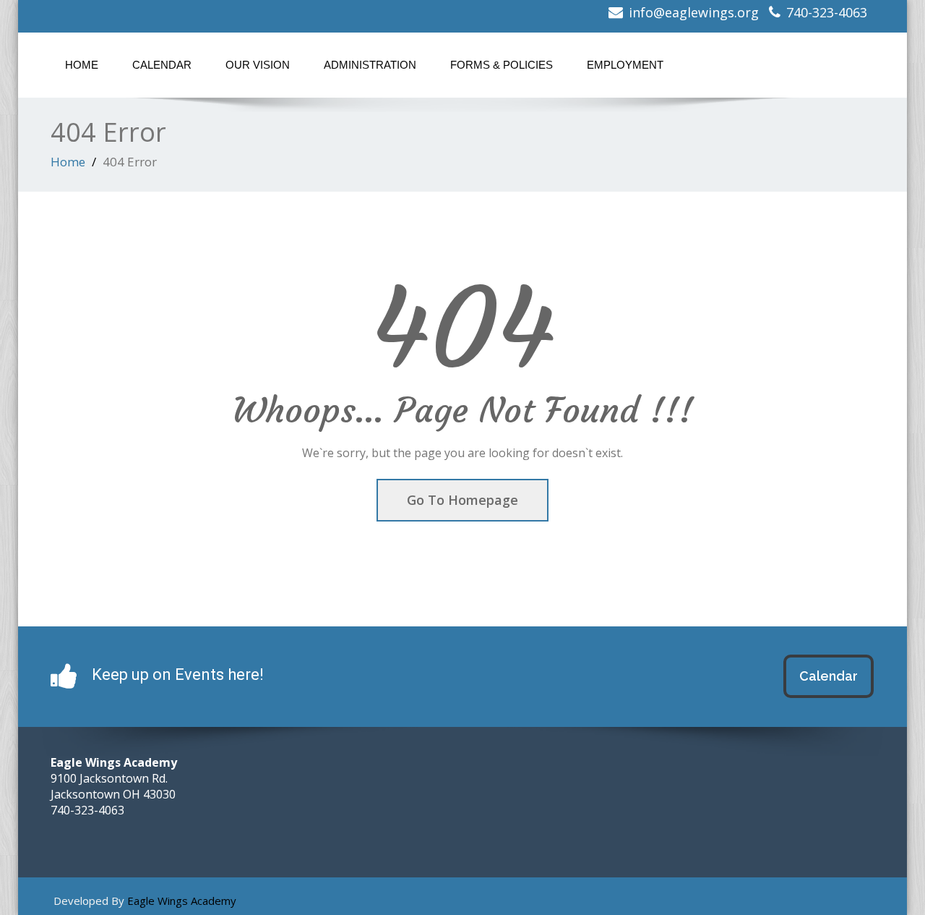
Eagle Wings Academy (181, 900)
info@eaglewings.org (694, 12)
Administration (370, 65)
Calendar (162, 65)
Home (81, 65)
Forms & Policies (501, 65)
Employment (625, 65)
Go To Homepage (462, 499)
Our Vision (257, 65)
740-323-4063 (826, 12)
